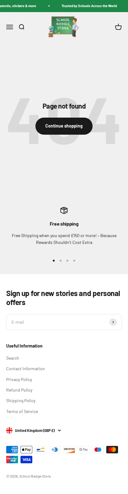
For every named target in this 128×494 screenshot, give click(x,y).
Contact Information (25, 368)
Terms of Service (22, 411)
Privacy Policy (19, 379)
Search (12, 358)
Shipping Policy (20, 400)
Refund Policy (19, 390)
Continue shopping (64, 125)
